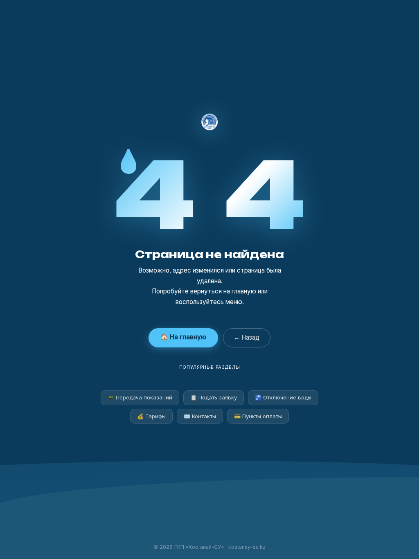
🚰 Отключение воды (283, 397)
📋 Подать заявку (213, 397)
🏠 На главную (183, 337)
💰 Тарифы (151, 416)
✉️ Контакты (200, 416)
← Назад (246, 337)
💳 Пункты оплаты (258, 416)
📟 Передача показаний (140, 397)
